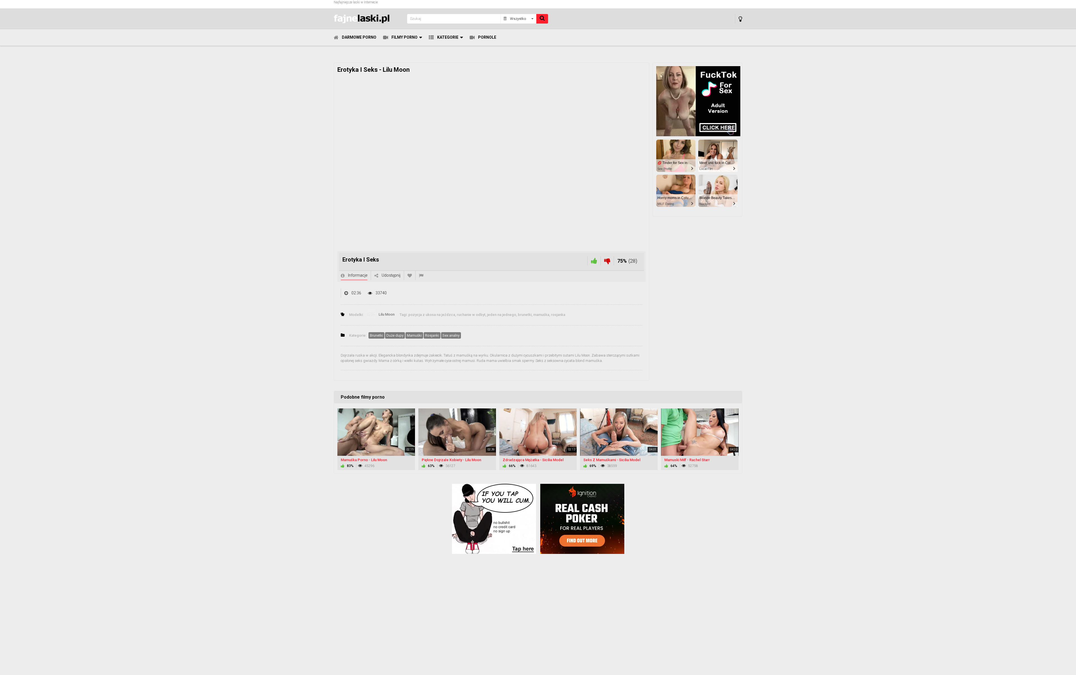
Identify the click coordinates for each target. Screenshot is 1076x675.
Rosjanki (432, 335)
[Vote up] (594, 260)
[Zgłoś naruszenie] (421, 275)
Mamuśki (414, 335)
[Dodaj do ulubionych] (409, 275)
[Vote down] (607, 260)
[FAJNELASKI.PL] (369, 18)
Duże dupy (395, 335)
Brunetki (376, 335)
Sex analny (451, 335)
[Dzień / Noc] (740, 19)
